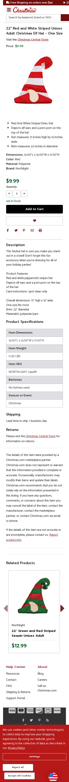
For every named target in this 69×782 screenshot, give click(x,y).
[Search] (65, 17)
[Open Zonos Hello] (51, 775)
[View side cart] (68, 2)
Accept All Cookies (19, 775)
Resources (13, 673)
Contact (11, 679)
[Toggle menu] (9, 9)
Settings (34, 756)
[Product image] (34, 595)
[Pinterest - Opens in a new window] (38, 720)
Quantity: (11, 187)
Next (63, 613)
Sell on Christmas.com (47, 688)
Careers (42, 679)
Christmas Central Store (33, 39)
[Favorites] (34, 221)
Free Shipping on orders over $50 (31, 3)
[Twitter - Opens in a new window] (30, 720)
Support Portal (15, 698)
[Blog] (46, 720)
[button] (7, 230)
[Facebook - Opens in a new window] (22, 720)
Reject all (18, 767)
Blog (41, 673)
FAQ (9, 686)
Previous (8, 613)
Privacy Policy (16, 748)
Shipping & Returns (18, 692)
